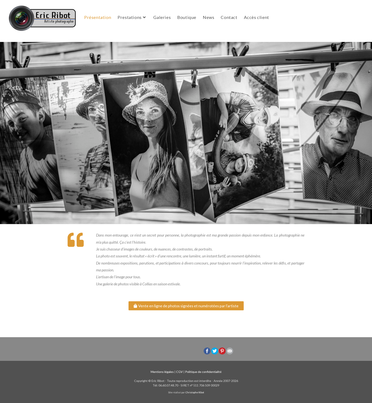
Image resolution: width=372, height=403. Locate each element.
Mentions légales (162, 372)
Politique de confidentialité (203, 372)
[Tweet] (214, 350)
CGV (179, 372)
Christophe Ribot (194, 392)
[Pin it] (222, 350)
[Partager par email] (229, 350)
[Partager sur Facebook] (207, 350)
